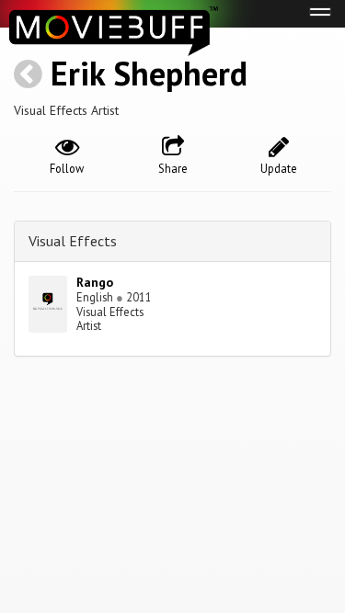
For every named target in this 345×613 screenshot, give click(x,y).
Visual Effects (73, 241)
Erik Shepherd (149, 73)
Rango (94, 282)
